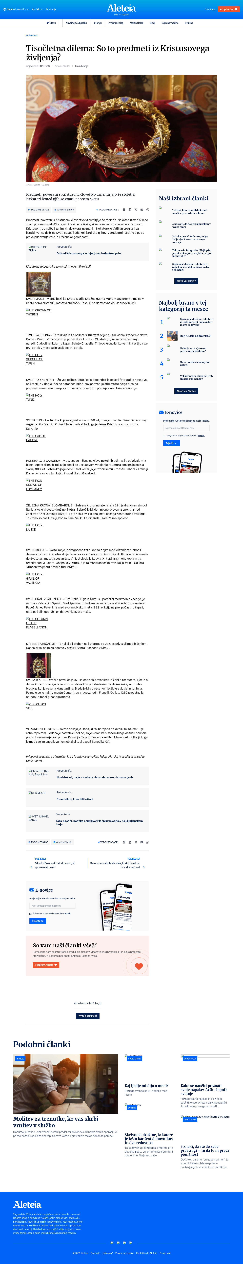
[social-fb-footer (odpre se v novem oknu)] (118, 1243)
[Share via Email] (142, 209)
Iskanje (52, 9)
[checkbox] (30, 914)
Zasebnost (165, 1253)
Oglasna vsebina (170, 22)
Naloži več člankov (186, 280)
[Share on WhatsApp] (147, 209)
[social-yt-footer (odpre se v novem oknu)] (112, 1243)
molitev (20, 1058)
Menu (53, 22)
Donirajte (95, 1253)
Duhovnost (32, 35)
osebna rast (190, 1058)
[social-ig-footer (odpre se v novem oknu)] (130, 1243)
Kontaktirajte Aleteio (146, 1253)
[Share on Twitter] (136, 209)
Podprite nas (226, 9)
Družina (189, 22)
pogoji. (68, 913)
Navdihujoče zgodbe (76, 22)
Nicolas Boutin (62, 66)
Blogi (152, 22)
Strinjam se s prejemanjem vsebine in (52, 913)
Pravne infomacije (124, 1253)
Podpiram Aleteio (44, 964)
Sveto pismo (134, 1058)
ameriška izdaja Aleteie (102, 757)
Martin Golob (136, 22)
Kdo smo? (108, 1253)
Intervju (98, 22)
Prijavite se (37, 920)
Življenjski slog (115, 22)
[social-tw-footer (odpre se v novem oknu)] (124, 1243)
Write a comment (88, 1015)
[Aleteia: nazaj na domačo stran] (121, 8)
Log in (98, 1003)
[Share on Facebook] (124, 209)
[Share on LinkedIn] (130, 209)
